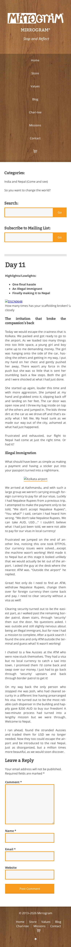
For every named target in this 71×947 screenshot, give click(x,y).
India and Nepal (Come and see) (26, 182)
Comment (13, 782)
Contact (55, 926)
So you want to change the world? (27, 190)
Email (10, 849)
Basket (41, 930)
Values (45, 922)
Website (11, 868)
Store (33, 922)
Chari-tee (22, 926)
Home (20, 922)
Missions (39, 926)
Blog (58, 922)
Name (10, 831)
